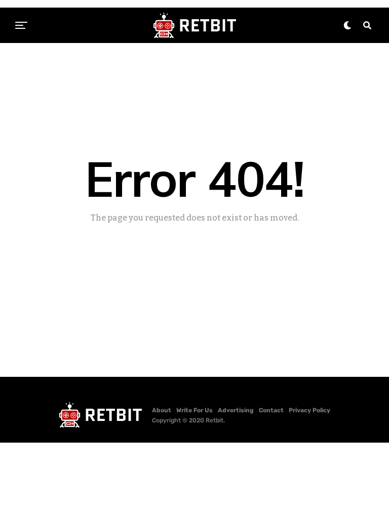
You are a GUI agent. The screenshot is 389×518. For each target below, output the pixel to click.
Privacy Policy (309, 410)
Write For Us (194, 410)
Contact (271, 410)
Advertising (236, 410)
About (161, 410)
